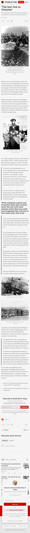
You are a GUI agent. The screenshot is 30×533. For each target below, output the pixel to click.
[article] (15, 468)
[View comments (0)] (8, 21)
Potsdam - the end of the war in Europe (10, 478)
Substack (7, 529)
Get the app (22, 526)
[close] (25, 481)
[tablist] (8, 440)
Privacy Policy (17, 516)
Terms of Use (22, 410)
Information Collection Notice (16, 412)
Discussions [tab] (13, 459)
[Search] (27, 459)
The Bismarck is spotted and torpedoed (10, 465)
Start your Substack (11, 526)
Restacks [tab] (11, 440)
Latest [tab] (7, 459)
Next (25, 430)
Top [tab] (3, 459)
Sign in (26, 2)
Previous (6, 430)
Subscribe (21, 2)
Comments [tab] (5, 440)
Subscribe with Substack (16, 510)
